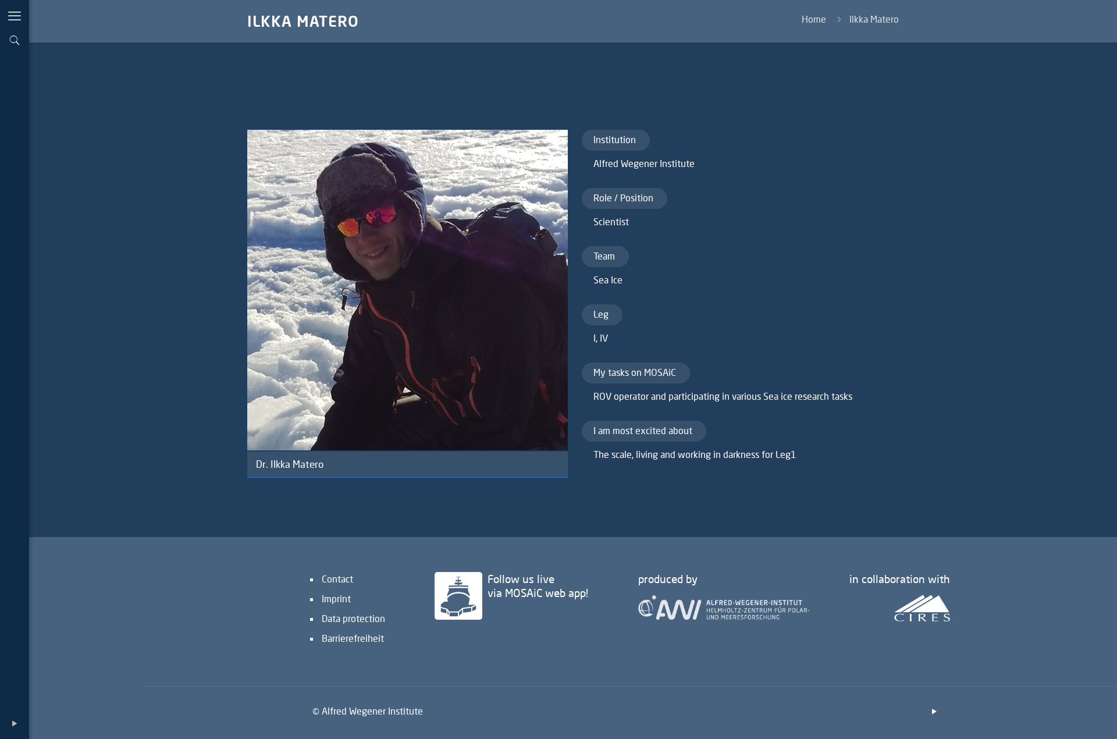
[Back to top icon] (1061, 715)
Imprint (336, 598)
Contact (337, 578)
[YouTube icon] (14, 723)
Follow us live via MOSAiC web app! (538, 585)
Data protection (353, 618)
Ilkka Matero (874, 18)
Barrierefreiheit (353, 638)
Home (814, 18)
